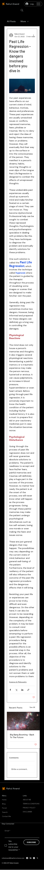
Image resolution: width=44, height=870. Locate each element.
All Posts (11, 21)
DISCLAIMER (27, 812)
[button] (22, 10)
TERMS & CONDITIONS (31, 804)
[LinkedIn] (31, 858)
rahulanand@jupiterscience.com (13, 858)
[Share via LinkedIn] (22, 690)
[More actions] (33, 35)
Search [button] (5, 812)
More (23, 21)
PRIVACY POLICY (29, 808)
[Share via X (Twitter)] (16, 690)
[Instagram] (34, 858)
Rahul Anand (12, 4)
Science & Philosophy (18, 682)
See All (32, 707)
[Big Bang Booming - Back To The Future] (23, 721)
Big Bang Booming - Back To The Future (22, 736)
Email (7, 831)
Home (4, 800)
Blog (4, 804)
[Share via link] (28, 690)
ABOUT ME (27, 800)
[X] (37, 858)
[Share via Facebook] (10, 690)
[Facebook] (27, 858)
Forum (4, 808)
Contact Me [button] (6, 816)
